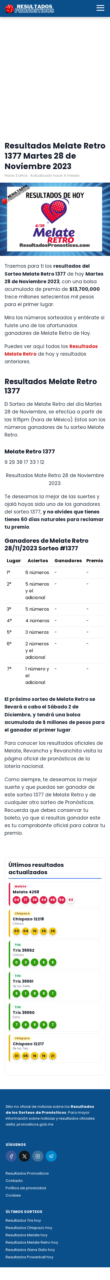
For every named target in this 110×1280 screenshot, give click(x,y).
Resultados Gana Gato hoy (30, 1249)
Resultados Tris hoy (23, 1220)
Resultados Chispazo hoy (29, 1227)
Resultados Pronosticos (27, 1173)
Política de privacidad (26, 1188)
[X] (24, 1156)
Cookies (13, 1195)
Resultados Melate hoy (26, 1235)
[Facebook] (11, 1156)
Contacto (14, 1180)
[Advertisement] (55, 80)
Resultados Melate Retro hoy (32, 1242)
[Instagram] (37, 1156)
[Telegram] (51, 1156)
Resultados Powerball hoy (29, 1257)
